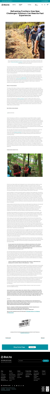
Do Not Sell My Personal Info (5, 390)
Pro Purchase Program (36, 377)
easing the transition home (21, 78)
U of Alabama (37, 311)
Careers (10, 380)
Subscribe (45, 360)
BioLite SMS (36, 380)
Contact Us (44, 374)
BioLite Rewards (36, 373)
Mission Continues (17, 132)
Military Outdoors (20, 98)
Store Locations (11, 377)
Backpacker (11, 312)
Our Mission (11, 373)
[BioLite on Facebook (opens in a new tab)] (12, 385)
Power (2, 373)
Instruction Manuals (29, 374)
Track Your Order (20, 373)
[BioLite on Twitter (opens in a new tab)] (14, 385)
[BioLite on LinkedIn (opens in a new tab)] (23, 385)
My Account (19, 377)
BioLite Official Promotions (3, 378)
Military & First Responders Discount (4, 380)
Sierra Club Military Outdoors (16, 62)
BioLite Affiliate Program (36, 375)
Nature (32, 311)
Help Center (44, 373)
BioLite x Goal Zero (12, 374)
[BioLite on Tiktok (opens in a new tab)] (21, 385)
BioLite (7, 387)
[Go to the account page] (45, 5)
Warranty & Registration (28, 376)
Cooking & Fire (3, 374)
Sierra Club (24, 77)
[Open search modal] (42, 5)
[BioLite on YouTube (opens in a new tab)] (17, 385)
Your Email (21, 360)
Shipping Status (19, 374)
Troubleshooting (28, 373)
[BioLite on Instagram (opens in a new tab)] (19, 385)
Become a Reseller (37, 378)
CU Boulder (28, 311)
